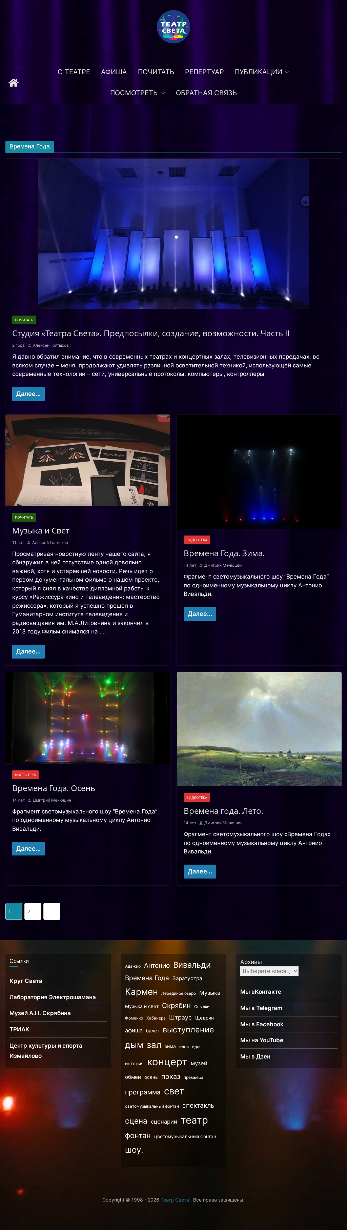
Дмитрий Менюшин (223, 565)
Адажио (133, 966)
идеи (184, 1046)
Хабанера (156, 1018)
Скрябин (176, 1005)
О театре (74, 72)
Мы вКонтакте (260, 991)
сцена (136, 1120)
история (134, 1063)
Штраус (180, 1017)
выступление (188, 1029)
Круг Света (25, 980)
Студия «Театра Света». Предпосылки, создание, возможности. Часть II (151, 333)
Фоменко (134, 1018)
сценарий (164, 1121)
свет (174, 1091)
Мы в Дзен (255, 1056)
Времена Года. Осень (53, 787)
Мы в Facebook (262, 1024)
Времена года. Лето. (223, 810)
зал (154, 1045)
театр (194, 1120)
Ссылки (201, 1006)
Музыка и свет (142, 1006)
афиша (134, 1030)
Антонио (157, 965)
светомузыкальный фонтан (152, 1106)
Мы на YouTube (261, 1040)
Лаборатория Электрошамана (52, 997)
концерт (167, 1062)
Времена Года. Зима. (224, 553)
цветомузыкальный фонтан (185, 1136)
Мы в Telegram (261, 1008)
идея (197, 1046)
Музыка (209, 992)
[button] (286, 72)
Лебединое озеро (178, 993)
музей (199, 1063)
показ (170, 1076)
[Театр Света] (13, 83)
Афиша (114, 72)
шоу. (134, 1150)
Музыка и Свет (40, 530)
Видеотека (196, 540)
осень (151, 1077)
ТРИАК (19, 1029)
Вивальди (192, 965)
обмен (133, 1077)
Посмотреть (134, 93)
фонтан (138, 1135)
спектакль (198, 1105)
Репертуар (204, 72)
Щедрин (204, 1018)
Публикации (258, 72)
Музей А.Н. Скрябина (40, 1013)
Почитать (156, 72)
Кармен (141, 991)
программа (143, 1092)
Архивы (251, 962)
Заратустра (187, 978)
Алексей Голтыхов (51, 345)
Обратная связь (206, 93)
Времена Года (147, 978)
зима (170, 1046)
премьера (193, 1077)
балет (152, 1030)
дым (134, 1045)
